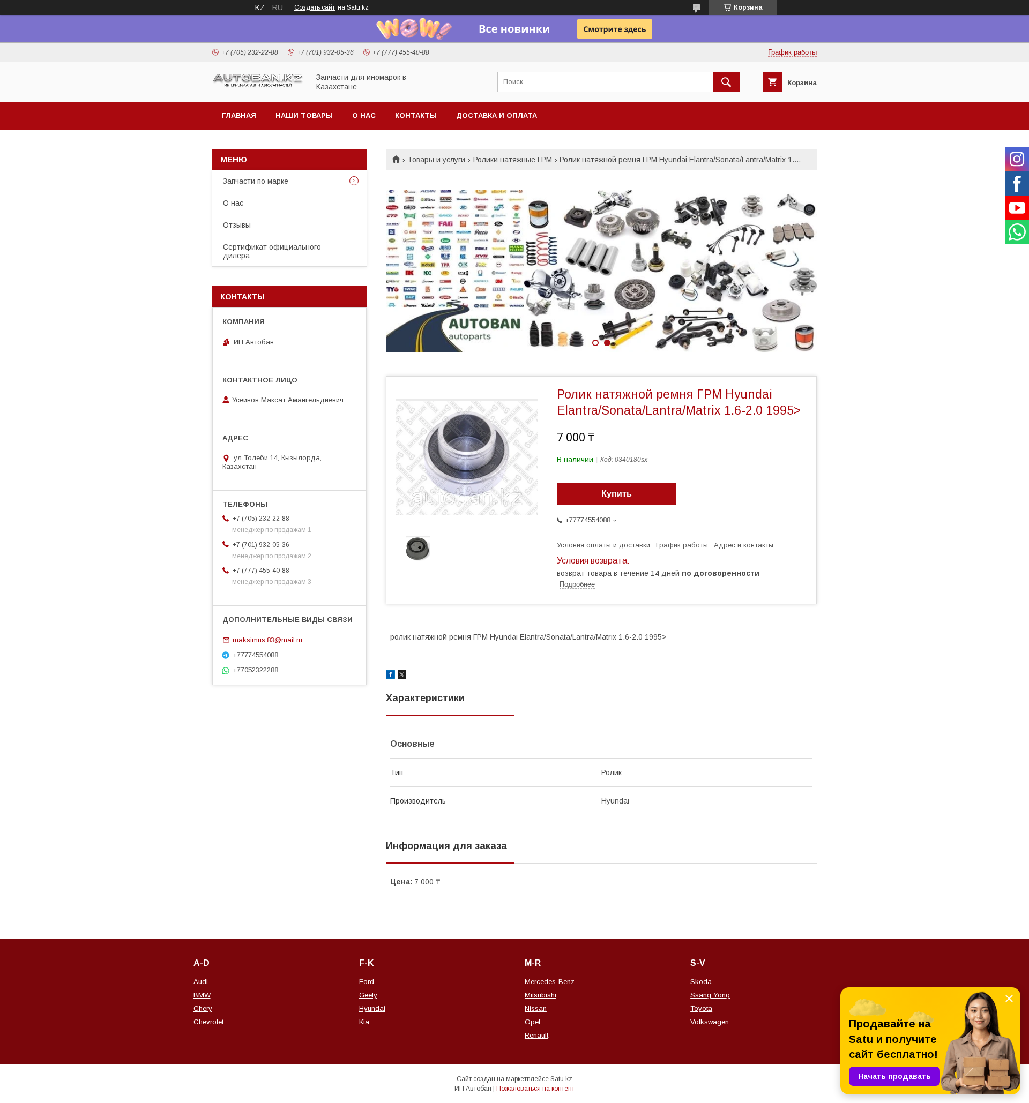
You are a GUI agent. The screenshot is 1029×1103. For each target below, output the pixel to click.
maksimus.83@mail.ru (267, 640)
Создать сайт (314, 7)
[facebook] (390, 676)
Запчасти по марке (255, 181)
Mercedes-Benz (550, 982)
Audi (200, 982)
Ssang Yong (710, 995)
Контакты (416, 115)
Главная (239, 115)
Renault (536, 1035)
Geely (368, 995)
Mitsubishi (540, 995)
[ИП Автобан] (257, 85)
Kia (364, 1022)
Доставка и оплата (496, 115)
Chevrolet (208, 1022)
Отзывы (237, 225)
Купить (616, 493)
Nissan (536, 1008)
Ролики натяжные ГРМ (512, 159)
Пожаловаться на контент (535, 1088)
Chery (202, 1008)
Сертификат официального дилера (272, 251)
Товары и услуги (436, 159)
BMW (202, 995)
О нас (364, 115)
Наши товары (304, 115)
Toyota (701, 1008)
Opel (532, 1022)
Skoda (701, 982)
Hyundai (372, 1008)
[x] (402, 676)
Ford (366, 982)
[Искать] (726, 82)
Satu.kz (561, 1079)
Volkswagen (709, 1022)
